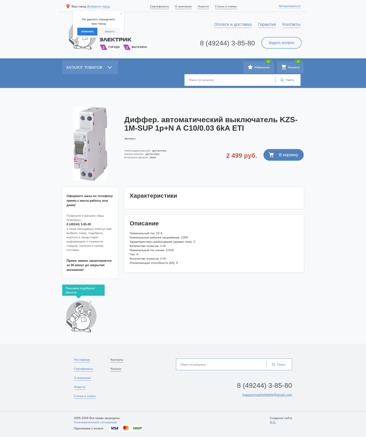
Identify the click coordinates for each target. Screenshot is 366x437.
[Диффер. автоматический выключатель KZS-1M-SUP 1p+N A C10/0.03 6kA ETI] (90, 144)
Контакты (117, 359)
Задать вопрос (281, 43)
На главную (82, 359)
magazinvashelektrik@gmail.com (267, 395)
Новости (79, 387)
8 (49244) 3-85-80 (227, 43)
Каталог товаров (85, 67)
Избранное (262, 65)
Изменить (88, 31)
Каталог (116, 368)
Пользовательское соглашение (95, 422)
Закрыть (110, 31)
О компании (82, 377)
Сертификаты (83, 368)
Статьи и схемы (85, 396)
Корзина (293, 65)
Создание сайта (281, 420)
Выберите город (98, 6)
